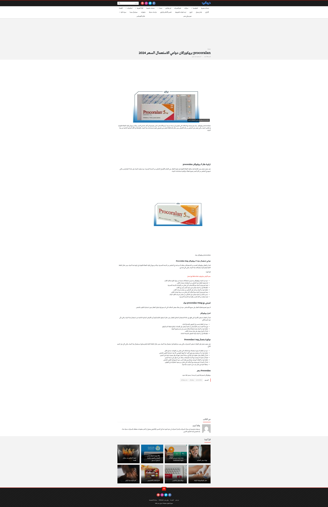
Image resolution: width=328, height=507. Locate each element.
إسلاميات (129, 8)
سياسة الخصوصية (153, 500)
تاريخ (191, 12)
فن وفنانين (168, 8)
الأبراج (207, 12)
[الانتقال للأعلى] (164, 489)
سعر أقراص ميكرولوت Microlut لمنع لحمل (199, 276)
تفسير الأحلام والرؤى (166, 12)
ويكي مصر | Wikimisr (164, 500)
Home (209, 49)
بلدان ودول (199, 12)
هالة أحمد (206, 56)
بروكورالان (192, 380)
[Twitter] (150, 3)
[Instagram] (146, 3)
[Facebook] (154, 3)
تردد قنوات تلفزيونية (180, 12)
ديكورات (143, 12)
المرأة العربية (140, 8)
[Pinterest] (142, 3)
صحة (160, 8)
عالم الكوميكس (141, 16)
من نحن (177, 500)
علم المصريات (177, 8)
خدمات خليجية (150, 8)
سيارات (186, 8)
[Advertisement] (164, 34)
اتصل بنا (172, 500)
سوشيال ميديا (134, 12)
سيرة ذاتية (123, 12)
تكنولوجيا (195, 8)
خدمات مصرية (205, 8)
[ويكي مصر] (206, 3)
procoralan (199, 380)
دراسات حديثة (153, 12)
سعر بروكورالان (184, 380)
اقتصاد (121, 8)
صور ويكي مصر (187, 16)
